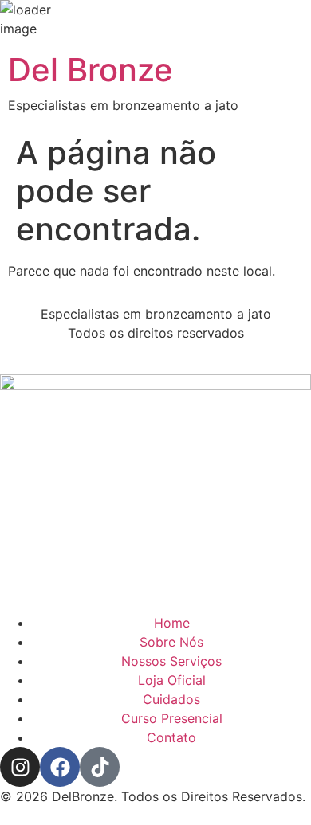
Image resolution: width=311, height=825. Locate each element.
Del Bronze (90, 69)
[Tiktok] (100, 767)
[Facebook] (60, 767)
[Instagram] (20, 767)
